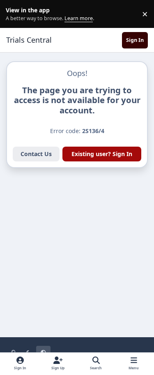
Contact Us (36, 154)
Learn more (16, 14)
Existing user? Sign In (101, 154)
